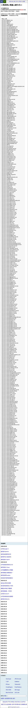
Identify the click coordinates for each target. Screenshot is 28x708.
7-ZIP (7, 681)
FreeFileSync (18, 687)
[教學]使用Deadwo (5, 575)
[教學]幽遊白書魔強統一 (7, 572)
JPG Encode (18, 678)
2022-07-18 (4, 604)
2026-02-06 (4, 546)
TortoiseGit (17, 684)
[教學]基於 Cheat (5, 567)
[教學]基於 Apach (5, 559)
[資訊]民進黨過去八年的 (7, 585)
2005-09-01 (4, 645)
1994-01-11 (4, 672)
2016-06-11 (4, 618)
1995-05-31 (4, 670)
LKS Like (17, 692)
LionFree (23, 701)
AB (10, 1)
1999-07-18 (4, 660)
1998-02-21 (4, 662)
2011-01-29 (4, 631)
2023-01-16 (4, 601)
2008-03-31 (4, 638)
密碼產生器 (24, 704)
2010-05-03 (4, 633)
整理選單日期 (8, 698)
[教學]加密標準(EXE (6, 554)
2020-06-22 (4, 609)
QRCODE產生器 (16, 704)
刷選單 (2, 698)
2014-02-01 (4, 623)
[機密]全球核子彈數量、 (7, 588)
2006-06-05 (4, 643)
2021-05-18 (4, 606)
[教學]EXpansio (5, 551)
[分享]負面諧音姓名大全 (7, 564)
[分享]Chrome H (5, 593)
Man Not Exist (9, 692)
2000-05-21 (4, 658)
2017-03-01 (4, 616)
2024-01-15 (4, 580)
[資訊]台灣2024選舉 (6, 583)
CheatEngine (9, 687)
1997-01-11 (4, 665)
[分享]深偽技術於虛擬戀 (7, 596)
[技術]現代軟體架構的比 (7, 578)
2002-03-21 (4, 653)
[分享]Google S (5, 548)
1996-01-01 (4, 667)
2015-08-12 (4, 621)
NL (12, 1)
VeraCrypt (8, 678)
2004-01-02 (4, 648)
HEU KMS (8, 689)
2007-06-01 (4, 640)
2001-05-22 (4, 655)
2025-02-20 (4, 562)
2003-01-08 (4, 650)
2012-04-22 (4, 628)
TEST (20, 1)
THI (9, 701)
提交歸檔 (8, 704)
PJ (17, 1)
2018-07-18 (4, 614)
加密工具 (3, 704)
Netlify (12, 701)
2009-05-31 (4, 636)
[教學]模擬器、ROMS (6, 591)
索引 (14, 698)
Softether (17, 681)
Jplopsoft (5, 701)
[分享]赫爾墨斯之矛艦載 (7, 570)
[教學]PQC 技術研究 (6, 556)
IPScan (8, 684)
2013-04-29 (4, 626)
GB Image (17, 689)
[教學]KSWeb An (5, 599)
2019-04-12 (4, 611)
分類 (5, 695)
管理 (24, 1)
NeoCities (17, 701)
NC (15, 1)
